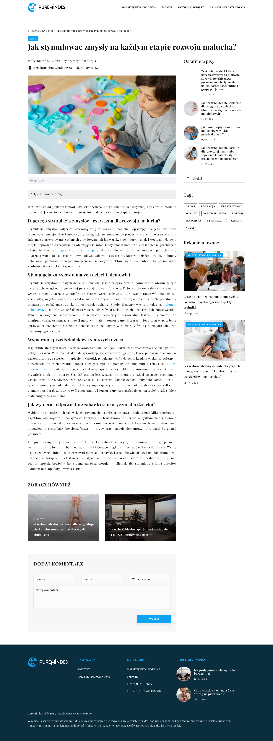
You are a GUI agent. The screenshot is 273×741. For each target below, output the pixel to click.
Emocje (167, 7)
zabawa (236, 220)
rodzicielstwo (214, 213)
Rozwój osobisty (191, 7)
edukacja (208, 206)
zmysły (191, 227)
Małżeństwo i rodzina (138, 7)
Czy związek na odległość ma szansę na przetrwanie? (214, 692)
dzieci (190, 206)
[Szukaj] (188, 178)
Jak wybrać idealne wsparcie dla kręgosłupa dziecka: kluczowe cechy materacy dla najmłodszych (63, 529)
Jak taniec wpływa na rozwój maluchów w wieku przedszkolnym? (220, 130)
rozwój (237, 213)
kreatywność (231, 206)
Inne (33, 38)
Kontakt (83, 669)
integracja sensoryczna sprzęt (78, 250)
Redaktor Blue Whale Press (52, 67)
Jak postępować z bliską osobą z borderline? (216, 672)
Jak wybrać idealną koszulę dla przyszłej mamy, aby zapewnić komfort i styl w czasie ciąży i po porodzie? (220, 153)
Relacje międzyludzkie (227, 7)
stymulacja (216, 220)
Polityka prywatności (93, 676)
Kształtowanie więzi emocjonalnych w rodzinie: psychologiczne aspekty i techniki (211, 302)
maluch (191, 213)
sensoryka (193, 220)
